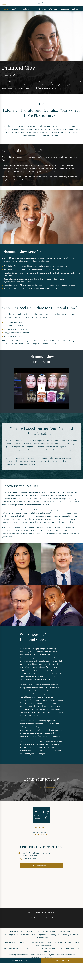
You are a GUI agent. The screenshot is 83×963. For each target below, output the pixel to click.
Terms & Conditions (32, 918)
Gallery (75, 9)
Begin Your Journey (41, 779)
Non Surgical (14, 79)
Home (5, 9)
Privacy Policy (45, 918)
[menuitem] (36, 827)
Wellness (53, 9)
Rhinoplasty (43, 937)
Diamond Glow (36, 79)
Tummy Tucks (56, 934)
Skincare (25, 79)
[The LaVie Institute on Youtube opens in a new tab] (43, 827)
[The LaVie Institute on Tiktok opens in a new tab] (46, 827)
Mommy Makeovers (71, 934)
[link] (28, 858)
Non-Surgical (40, 9)
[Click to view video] (41, 388)
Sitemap (54, 918)
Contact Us (36, 787)
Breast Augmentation (40, 934)
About (13, 9)
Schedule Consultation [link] (41, 865)
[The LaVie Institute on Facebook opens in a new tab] (40, 827)
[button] (3, 3)
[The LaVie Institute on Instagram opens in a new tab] (36, 827)
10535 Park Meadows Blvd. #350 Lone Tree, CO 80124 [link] (36, 854)
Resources (64, 9)
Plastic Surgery (25, 9)
